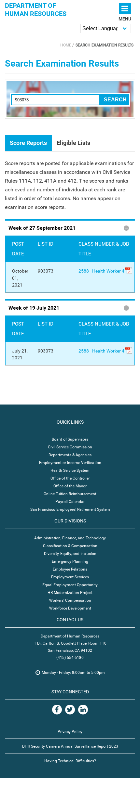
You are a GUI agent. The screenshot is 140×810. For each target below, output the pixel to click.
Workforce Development (70, 608)
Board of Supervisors (70, 439)
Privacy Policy (70, 731)
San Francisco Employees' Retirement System (70, 509)
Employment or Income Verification (70, 462)
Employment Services (70, 577)
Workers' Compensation (70, 600)
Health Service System (70, 470)
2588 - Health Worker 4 (101, 271)
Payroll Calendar (70, 501)
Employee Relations (70, 569)
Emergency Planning (70, 561)
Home (65, 45)
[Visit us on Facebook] (57, 709)
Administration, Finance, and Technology (70, 538)
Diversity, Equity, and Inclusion (70, 553)
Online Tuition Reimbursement (70, 494)
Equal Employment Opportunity (70, 585)
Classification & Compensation (70, 546)
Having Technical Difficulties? (70, 761)
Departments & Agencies (70, 455)
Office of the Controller (70, 478)
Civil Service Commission (70, 447)
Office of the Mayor (70, 486)
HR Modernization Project (70, 592)
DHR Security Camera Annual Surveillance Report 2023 (70, 746)
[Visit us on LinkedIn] (83, 709)
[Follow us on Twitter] (70, 709)
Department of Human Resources (35, 10)
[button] (70, 228)
